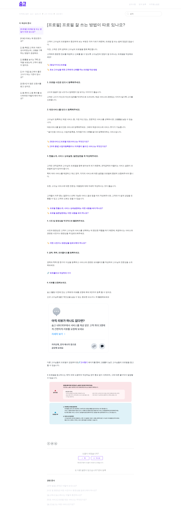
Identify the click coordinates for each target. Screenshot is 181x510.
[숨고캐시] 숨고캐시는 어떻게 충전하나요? (64, 495)
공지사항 (132, 4)
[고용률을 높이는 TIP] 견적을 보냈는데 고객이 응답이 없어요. (31, 62)
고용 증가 (59, 14)
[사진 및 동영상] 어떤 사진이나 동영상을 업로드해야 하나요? (72, 490)
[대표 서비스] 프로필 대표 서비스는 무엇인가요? (67, 500)
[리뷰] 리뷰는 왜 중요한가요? (30, 39)
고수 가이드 (48, 14)
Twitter (52, 443)
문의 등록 (142, 4)
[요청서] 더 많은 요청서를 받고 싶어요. (30, 84)
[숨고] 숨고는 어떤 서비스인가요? (60, 504)
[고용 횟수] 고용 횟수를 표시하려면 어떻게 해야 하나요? (31, 95)
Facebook (48, 443)
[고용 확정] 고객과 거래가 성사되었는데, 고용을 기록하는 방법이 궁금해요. (31, 50)
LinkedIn (55, 443)
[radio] (83, 458)
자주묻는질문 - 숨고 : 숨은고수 (30, 14)
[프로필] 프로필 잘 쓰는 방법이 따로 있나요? (31, 30)
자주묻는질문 (154, 4)
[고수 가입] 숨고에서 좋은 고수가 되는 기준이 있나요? (30, 74)
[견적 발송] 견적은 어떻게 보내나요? (62, 486)
